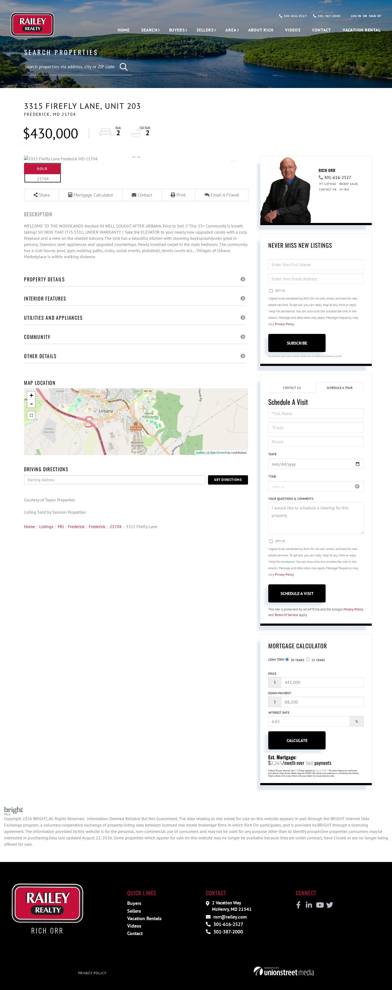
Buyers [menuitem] (177, 30)
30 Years (297, 660)
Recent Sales (348, 184)
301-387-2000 (328, 16)
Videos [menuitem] (292, 30)
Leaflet (200, 452)
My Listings (327, 184)
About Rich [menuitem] (261, 30)
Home (29, 526)
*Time (272, 476)
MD (61, 526)
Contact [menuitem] (321, 30)
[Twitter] (329, 905)
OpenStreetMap (220, 452)
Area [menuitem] (231, 30)
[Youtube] (319, 905)
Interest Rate (278, 712)
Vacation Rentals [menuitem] (144, 918)
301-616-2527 (295, 16)
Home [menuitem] (124, 30)
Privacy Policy (284, 324)
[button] (124, 67)
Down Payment (279, 693)
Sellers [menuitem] (205, 30)
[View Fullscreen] (31, 415)
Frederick (76, 526)
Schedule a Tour (340, 388)
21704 (116, 526)
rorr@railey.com (229, 917)
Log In (356, 16)
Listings (46, 526)
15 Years (318, 660)
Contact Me (327, 189)
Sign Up (375, 16)
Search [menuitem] (149, 30)
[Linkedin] (308, 905)
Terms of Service (286, 615)
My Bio (344, 189)
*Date (272, 454)
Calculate (297, 740)
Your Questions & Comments (290, 499)
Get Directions (228, 479)
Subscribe (297, 343)
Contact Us (292, 388)
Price (272, 674)
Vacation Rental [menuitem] (362, 30)
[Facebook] (298, 905)
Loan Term (276, 659)
